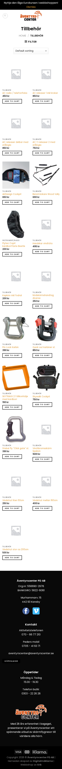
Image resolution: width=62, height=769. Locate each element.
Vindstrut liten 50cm (13, 500)
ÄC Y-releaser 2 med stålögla (44, 143)
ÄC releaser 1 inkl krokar (45, 93)
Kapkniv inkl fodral (12, 295)
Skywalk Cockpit (41, 396)
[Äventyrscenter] (31, 16)
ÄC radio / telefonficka (14, 93)
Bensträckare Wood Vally (46, 194)
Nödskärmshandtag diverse (43, 296)
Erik (39, 764)
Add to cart (12, 101)
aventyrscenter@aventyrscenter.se (31, 653)
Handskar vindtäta (42, 243)
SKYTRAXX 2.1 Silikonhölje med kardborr (15, 398)
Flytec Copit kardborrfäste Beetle (13, 245)
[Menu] (5, 15)
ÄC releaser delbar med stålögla (15, 143)
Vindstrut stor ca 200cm (15, 549)
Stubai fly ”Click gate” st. (15, 448)
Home (22, 35)
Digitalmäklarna (43, 761)
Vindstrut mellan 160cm (45, 500)
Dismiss (31, 7)
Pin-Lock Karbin (10, 347)
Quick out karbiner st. (44, 347)
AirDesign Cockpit (11, 194)
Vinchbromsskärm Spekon (42, 450)
